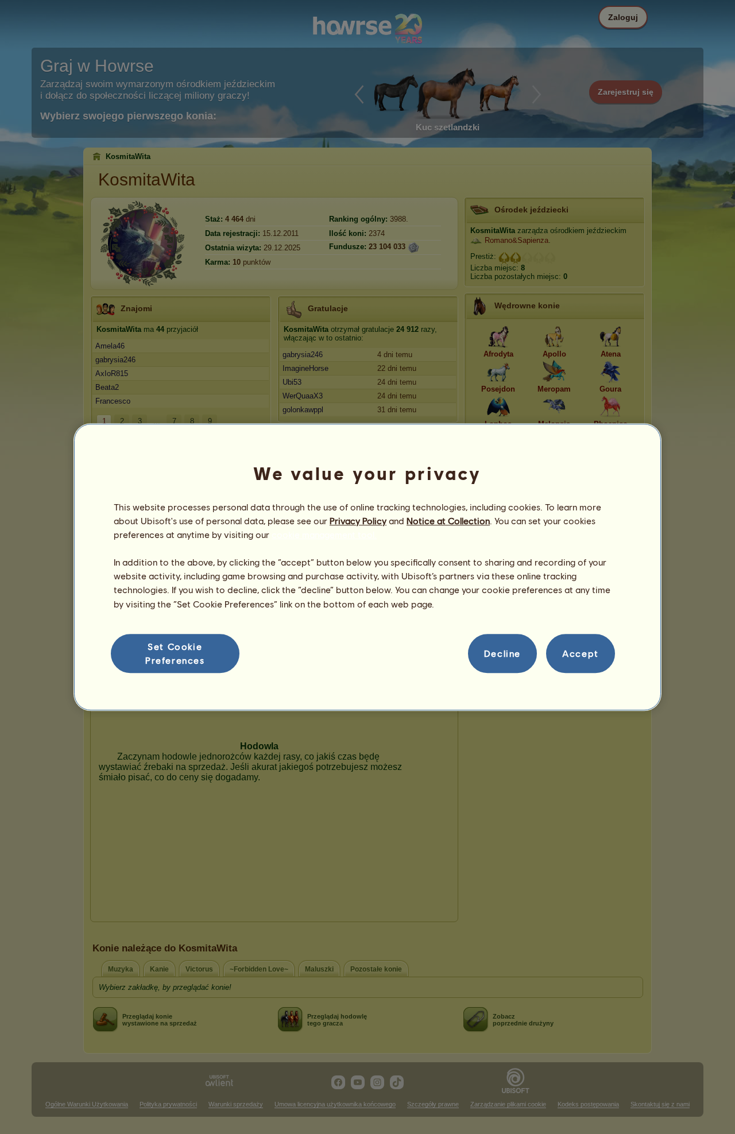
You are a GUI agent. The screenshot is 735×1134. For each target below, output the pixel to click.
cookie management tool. (324, 534)
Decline (502, 653)
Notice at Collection (448, 520)
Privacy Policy (358, 520)
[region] (368, 567)
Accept (580, 653)
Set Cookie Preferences (175, 653)
